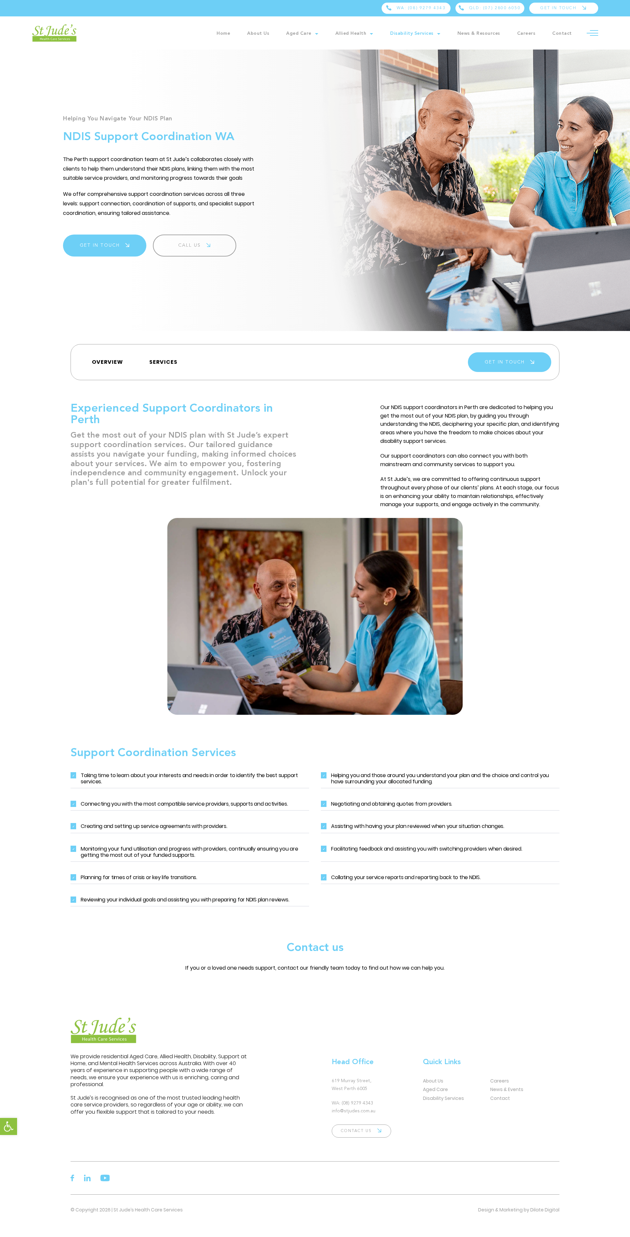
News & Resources (478, 33)
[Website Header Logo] (66, 33)
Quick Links (442, 1062)
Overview (107, 362)
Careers (526, 33)
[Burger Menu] (592, 33)
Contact (562, 33)
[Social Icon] (72, 1178)
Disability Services (411, 33)
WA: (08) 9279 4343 (352, 1103)
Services (163, 362)
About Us (258, 33)
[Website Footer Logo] (160, 1030)
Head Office (353, 1062)
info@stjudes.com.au (353, 1111)
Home (223, 33)
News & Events (506, 1089)
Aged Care (298, 33)
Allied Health (351, 33)
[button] (8, 1126)
